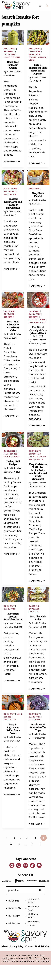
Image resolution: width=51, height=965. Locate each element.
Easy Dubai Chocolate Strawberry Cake (13, 326)
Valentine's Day (37, 323)
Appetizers (10, 49)
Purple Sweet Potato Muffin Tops (38, 727)
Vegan (32, 60)
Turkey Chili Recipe (13, 463)
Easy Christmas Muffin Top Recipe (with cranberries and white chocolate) (38, 471)
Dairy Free (9, 54)
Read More (12, 161)
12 (31, 844)
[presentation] (13, 37)
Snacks (42, 57)
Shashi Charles (14, 71)
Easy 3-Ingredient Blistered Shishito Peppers (38, 69)
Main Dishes (10, 189)
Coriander (35, 51)
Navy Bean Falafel (38, 194)
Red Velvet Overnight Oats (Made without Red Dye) (38, 331)
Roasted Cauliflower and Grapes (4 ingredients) (13, 203)
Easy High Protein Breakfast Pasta (13, 616)
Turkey (16, 457)
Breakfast (9, 51)
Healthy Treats (12, 57)
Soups (7, 457)
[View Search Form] (46, 5)
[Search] (40, 890)
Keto (31, 54)
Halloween (35, 720)
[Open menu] (40, 5)
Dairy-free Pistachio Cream (13, 64)
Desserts (9, 317)
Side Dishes (10, 191)
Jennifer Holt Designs (38, 961)
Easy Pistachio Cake (38, 618)
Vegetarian (10, 194)
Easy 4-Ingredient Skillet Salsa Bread (13, 729)
